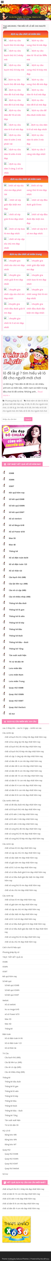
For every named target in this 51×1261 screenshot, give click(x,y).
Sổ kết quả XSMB (16, 499)
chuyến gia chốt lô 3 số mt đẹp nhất (14, 323)
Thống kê (13, 551)
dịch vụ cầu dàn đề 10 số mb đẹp (12, 115)
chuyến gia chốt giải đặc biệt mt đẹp (36, 265)
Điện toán (6, 1034)
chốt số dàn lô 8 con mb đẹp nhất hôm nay (23, 795)
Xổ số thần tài (15, 570)
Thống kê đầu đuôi (17, 603)
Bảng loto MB (11, 1134)
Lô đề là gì (11, 407)
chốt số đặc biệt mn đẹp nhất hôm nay (21, 857)
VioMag (10, 1259)
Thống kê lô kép (16, 622)
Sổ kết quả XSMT (16, 512)
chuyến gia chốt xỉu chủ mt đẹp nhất (14, 265)
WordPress (44, 1259)
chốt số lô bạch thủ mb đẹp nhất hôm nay (22, 809)
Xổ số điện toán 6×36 (14, 1038)
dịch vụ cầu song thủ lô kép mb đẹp (37, 69)
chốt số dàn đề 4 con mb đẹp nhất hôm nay (23, 761)
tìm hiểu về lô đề (24, 407)
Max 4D (12, 544)
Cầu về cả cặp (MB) (17, 590)
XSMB (11, 473)
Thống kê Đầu (15, 629)
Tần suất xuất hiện (17, 655)
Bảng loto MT (10, 1144)
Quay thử (6, 1150)
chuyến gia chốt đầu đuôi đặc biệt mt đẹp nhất (36, 308)
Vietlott (5, 1000)
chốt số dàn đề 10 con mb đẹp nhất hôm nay (24, 775)
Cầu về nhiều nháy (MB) (19, 596)
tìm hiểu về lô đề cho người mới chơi (31, 411)
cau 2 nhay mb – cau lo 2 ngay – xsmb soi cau (21, 728)
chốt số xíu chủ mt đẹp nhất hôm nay (20, 942)
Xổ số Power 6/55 (17, 531)
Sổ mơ (12, 713)
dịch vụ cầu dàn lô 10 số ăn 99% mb (37, 55)
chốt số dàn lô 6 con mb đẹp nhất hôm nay (23, 790)
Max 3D (12, 538)
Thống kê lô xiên (17, 616)
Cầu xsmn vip (8, 844)
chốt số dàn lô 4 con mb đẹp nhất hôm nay (23, 785)
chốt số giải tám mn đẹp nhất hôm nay (21, 862)
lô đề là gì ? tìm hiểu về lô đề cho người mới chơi (24, 375)
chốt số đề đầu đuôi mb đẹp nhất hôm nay (23, 804)
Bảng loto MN (11, 1139)
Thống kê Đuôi (16, 635)
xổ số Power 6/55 (12, 1014)
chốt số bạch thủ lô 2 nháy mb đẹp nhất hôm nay (25, 737)
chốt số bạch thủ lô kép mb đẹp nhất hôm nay (24, 751)
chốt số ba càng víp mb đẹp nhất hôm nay (22, 742)
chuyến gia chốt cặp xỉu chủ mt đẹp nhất (14, 294)
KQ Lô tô (6, 1130)
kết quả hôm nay (9, 976)
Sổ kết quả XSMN (17, 505)
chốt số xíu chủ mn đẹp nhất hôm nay (21, 890)
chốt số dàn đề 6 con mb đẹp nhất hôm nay (23, 766)
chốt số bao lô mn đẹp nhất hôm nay (20, 848)
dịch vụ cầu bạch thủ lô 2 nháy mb (13, 55)
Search (28, 419)
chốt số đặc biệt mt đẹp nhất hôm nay (21, 914)
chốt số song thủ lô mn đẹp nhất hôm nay (22, 885)
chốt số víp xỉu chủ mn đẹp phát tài (14, 190)
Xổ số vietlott (15, 518)
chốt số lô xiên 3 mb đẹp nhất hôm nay (21, 819)
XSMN (11, 479)
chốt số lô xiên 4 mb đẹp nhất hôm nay (21, 824)
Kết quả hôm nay (17, 492)
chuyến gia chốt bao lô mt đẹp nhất (36, 279)
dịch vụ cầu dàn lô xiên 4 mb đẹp (12, 154)
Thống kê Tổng (16, 648)
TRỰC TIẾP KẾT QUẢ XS (12, 957)
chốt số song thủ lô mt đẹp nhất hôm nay (22, 937)
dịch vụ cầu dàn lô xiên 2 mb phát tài (12, 139)
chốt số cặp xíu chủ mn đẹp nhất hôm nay (22, 853)
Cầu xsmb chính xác (10, 800)
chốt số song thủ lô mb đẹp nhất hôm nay (22, 833)
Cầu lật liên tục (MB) (18, 583)
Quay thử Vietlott (17, 707)
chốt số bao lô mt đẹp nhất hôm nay (20, 899)
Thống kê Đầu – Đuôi (18, 642)
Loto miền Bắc (15, 668)
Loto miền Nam (16, 674)
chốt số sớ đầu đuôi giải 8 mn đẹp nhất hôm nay (25, 872)
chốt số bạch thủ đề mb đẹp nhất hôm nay (23, 746)
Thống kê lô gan (16, 609)
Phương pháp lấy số (13, 400)
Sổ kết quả (6, 981)
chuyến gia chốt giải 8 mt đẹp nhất (13, 279)
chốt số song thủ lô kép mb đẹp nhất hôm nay (24, 838)
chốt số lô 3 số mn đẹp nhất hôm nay (20, 867)
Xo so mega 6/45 (12, 1009)
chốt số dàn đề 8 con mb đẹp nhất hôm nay (23, 771)
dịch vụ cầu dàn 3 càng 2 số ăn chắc (13, 168)
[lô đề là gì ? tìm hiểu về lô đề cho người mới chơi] (25, 353)
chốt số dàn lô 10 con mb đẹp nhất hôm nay (23, 780)
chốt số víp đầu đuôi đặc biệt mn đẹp (37, 219)
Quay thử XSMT (16, 700)
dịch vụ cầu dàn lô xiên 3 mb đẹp (35, 139)
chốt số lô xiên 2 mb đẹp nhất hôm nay (21, 814)
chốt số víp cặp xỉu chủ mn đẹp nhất (14, 243)
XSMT (11, 486)
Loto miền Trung (17, 681)
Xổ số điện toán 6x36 (18, 557)
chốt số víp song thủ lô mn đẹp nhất (37, 190)
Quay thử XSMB (16, 687)
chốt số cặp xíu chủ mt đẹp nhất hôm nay (22, 909)
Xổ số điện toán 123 (18, 564)
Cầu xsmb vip (8, 733)
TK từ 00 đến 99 (16, 661)
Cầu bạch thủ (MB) (17, 577)
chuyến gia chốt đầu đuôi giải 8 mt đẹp (14, 308)
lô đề (27, 404)
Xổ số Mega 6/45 (16, 525)
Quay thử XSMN (16, 694)
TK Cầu (5, 1053)
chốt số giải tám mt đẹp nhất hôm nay (21, 904)
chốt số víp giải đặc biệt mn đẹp (12, 204)
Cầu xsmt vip (7, 895)
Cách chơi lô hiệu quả (11, 947)
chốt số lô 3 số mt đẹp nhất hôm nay (20, 919)
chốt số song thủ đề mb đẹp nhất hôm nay (23, 829)
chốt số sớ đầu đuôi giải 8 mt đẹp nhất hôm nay (25, 924)
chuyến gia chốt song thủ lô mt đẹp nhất (37, 294)
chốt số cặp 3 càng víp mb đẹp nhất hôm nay (24, 756)
